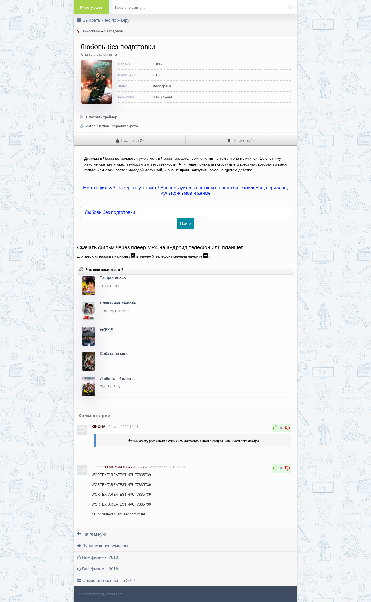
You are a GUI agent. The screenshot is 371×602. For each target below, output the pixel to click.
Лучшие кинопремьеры (104, 545)
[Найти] (291, 5)
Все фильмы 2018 (99, 568)
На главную (93, 534)
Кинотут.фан (91, 7)
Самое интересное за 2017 (108, 580)
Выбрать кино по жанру (105, 20)
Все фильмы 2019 (99, 557)
